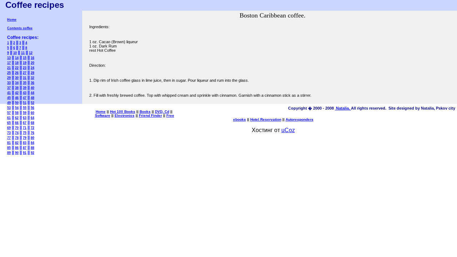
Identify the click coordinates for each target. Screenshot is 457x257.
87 (24, 148)
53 (9, 108)
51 (24, 103)
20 (32, 63)
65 (9, 123)
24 (32, 68)
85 (9, 148)
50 (17, 103)
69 (9, 128)
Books (145, 112)
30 (17, 78)
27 (24, 73)
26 (17, 73)
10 (15, 53)
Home (11, 19)
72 (32, 128)
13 (9, 58)
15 (24, 58)
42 (17, 93)
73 (9, 133)
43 (24, 93)
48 (32, 98)
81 (9, 143)
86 (17, 148)
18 (17, 63)
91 (24, 153)
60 (32, 113)
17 (9, 63)
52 (32, 103)
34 (17, 83)
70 (17, 128)
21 (9, 68)
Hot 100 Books (122, 112)
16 (32, 58)
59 (24, 113)
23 (24, 68)
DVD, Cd (162, 112)
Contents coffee (19, 28)
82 (17, 143)
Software (102, 115)
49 (9, 103)
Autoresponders (299, 119)
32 (32, 78)
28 (32, 73)
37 (9, 88)
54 (17, 108)
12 (30, 53)
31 (24, 78)
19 (24, 63)
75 (24, 133)
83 (24, 143)
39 (24, 88)
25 (9, 73)
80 (32, 138)
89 (9, 153)
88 (32, 148)
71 (24, 128)
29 (9, 78)
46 (17, 98)
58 (17, 113)
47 (24, 98)
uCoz (288, 130)
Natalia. (343, 108)
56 (32, 108)
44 (32, 93)
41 (9, 93)
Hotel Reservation (265, 119)
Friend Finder (150, 115)
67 (24, 123)
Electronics (125, 115)
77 (9, 138)
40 (32, 88)
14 (17, 58)
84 (32, 143)
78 (17, 138)
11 (23, 53)
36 (32, 83)
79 (24, 138)
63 (24, 118)
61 (9, 118)
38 (17, 88)
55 (24, 108)
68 (32, 123)
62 (17, 118)
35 (24, 83)
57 (9, 113)
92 (32, 153)
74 (17, 133)
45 (9, 98)
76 (32, 133)
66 (17, 123)
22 (17, 68)
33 (9, 83)
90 (17, 153)
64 (32, 118)
